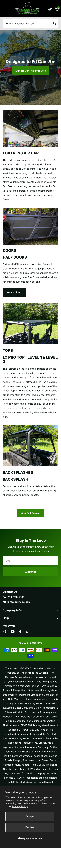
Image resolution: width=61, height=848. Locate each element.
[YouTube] (12, 631)
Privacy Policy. (20, 806)
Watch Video (14, 292)
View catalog (5, 9)
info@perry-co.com (19, 601)
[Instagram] (4, 631)
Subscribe (30, 571)
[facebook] (20, 631)
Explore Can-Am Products (30, 70)
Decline (29, 827)
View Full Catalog (30, 513)
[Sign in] (50, 9)
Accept (30, 816)
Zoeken (54, 23)
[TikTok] (27, 631)
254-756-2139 (15, 597)
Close (30, 610)
